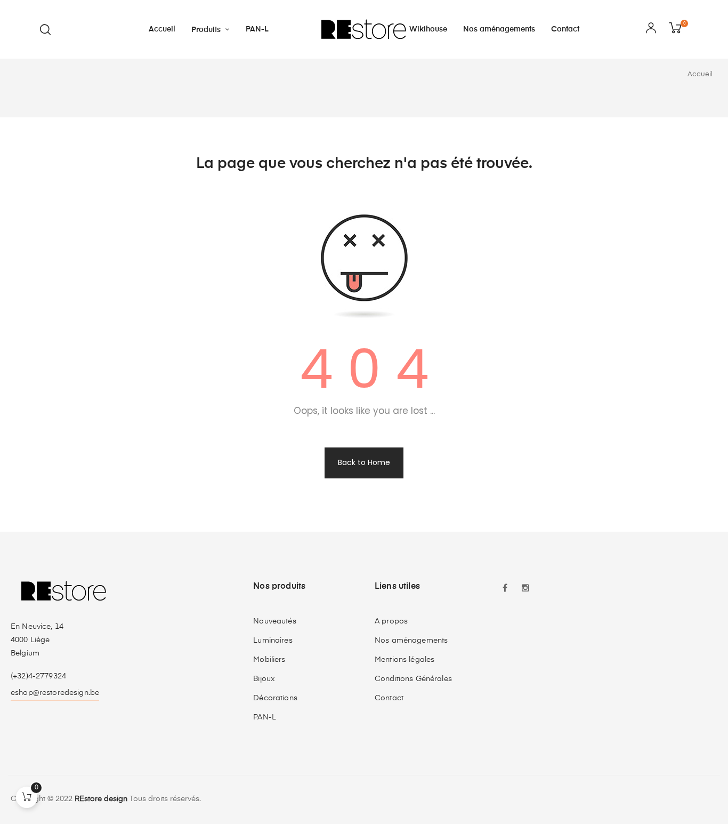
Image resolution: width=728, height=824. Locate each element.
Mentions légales (404, 659)
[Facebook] (505, 589)
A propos (391, 621)
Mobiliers (269, 659)
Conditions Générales (413, 679)
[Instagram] (525, 589)
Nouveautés (274, 621)
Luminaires (272, 640)
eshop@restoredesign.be (55, 693)
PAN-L (264, 717)
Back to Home (364, 462)
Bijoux (264, 679)
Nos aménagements (411, 640)
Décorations (275, 698)
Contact (389, 698)
